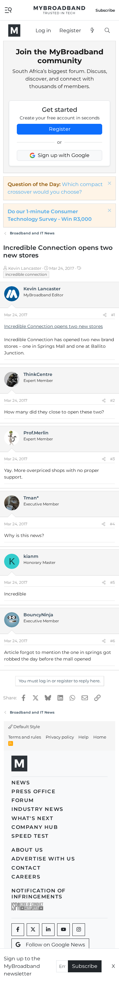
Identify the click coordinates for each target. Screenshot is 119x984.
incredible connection (26, 274)
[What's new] (92, 30)
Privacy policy (60, 737)
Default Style (26, 726)
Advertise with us (43, 859)
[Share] (105, 315)
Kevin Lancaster (24, 268)
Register (59, 129)
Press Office (33, 791)
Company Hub (34, 827)
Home (99, 737)
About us (27, 850)
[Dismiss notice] (108, 184)
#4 (112, 524)
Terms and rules (24, 737)
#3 (112, 458)
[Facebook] (17, 929)
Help (83, 737)
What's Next (32, 818)
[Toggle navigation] (8, 10)
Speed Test (30, 836)
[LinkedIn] (48, 929)
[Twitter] (33, 929)
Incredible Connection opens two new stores (53, 326)
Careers (25, 877)
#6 (112, 640)
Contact (26, 868)
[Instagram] (78, 929)
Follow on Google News (55, 945)
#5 (112, 582)
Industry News (37, 809)
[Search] (107, 30)
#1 (113, 314)
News (20, 783)
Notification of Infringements (38, 894)
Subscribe (84, 966)
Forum (22, 800)
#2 (112, 400)
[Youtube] (63, 929)
